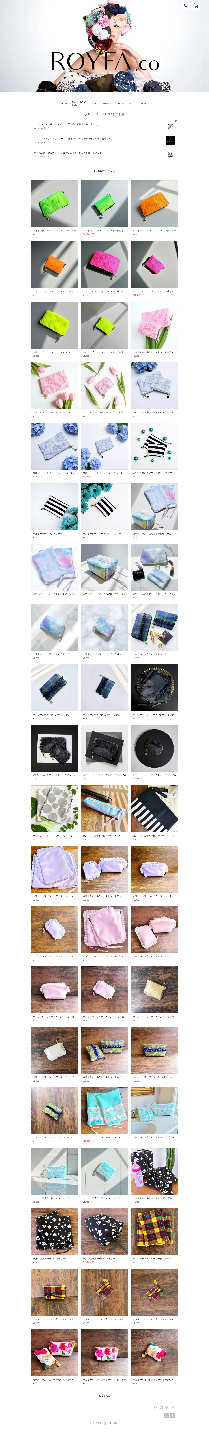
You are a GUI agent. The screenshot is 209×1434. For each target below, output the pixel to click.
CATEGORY (107, 104)
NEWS (121, 104)
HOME (63, 104)
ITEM (94, 104)
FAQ (131, 104)
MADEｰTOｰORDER (79, 103)
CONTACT (143, 104)
